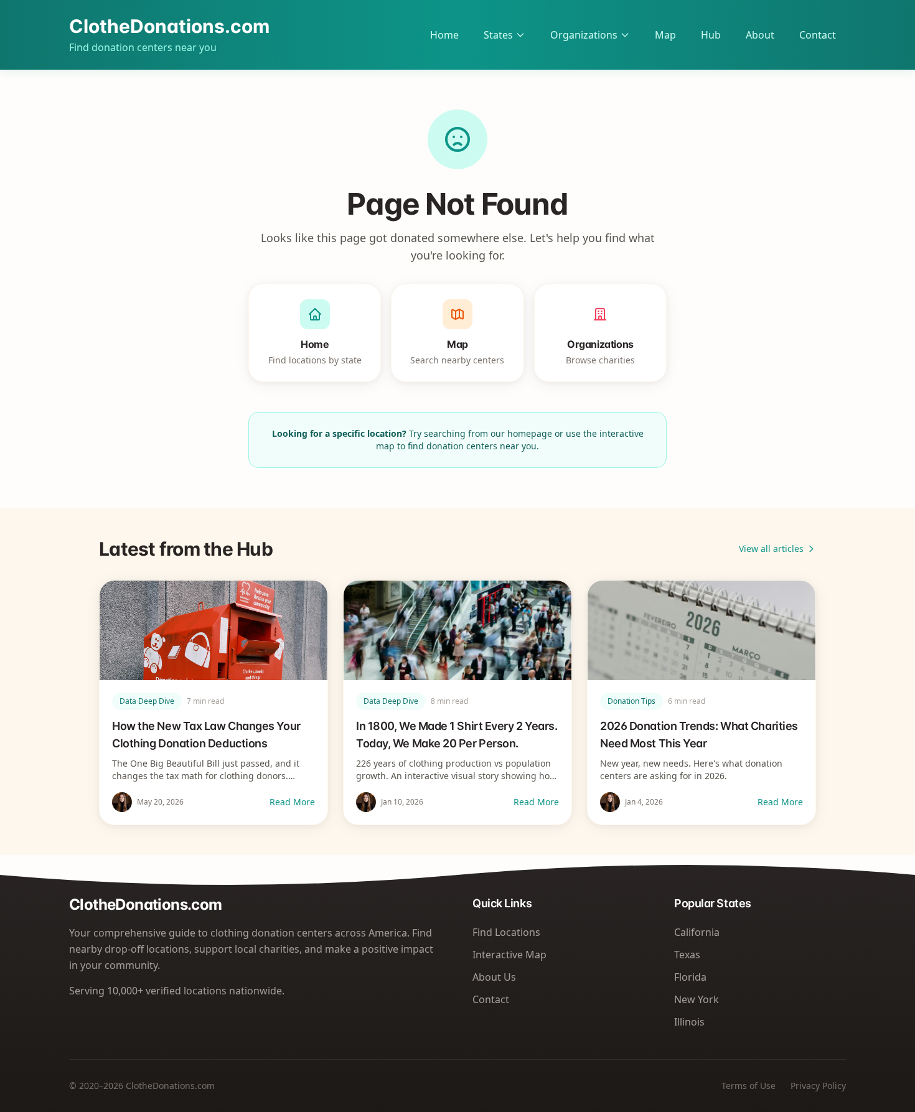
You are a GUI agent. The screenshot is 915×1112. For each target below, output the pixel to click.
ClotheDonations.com (169, 26)
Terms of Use (748, 1085)
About (760, 35)
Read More (292, 802)
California (697, 932)
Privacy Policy (818, 1085)
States (498, 35)
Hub (711, 35)
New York (696, 999)
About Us (494, 977)
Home (444, 35)
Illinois (689, 1022)
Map (665, 35)
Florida (690, 977)
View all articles (771, 548)
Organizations (583, 35)
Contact (817, 35)
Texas (687, 954)
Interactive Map (509, 954)
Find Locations (506, 932)
